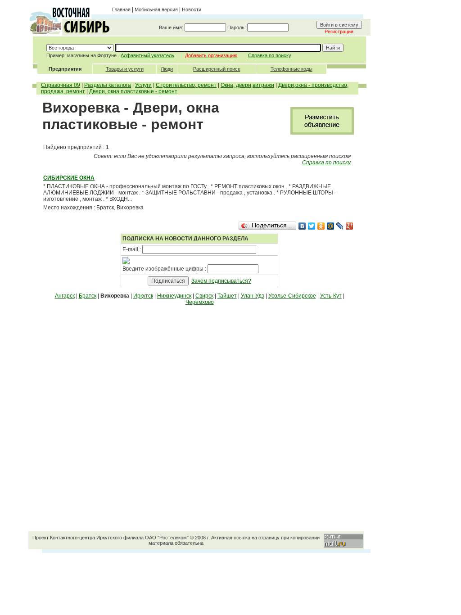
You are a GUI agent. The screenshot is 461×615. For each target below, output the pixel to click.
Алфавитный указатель (147, 55)
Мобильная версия (156, 9)
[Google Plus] (349, 226)
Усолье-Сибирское (292, 296)
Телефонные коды (291, 69)
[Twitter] (311, 226)
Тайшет (227, 296)
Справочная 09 (60, 85)
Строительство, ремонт (186, 85)
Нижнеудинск (174, 296)
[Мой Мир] (330, 226)
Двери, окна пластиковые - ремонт (133, 91)
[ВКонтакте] (302, 226)
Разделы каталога (107, 85)
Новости (191, 9)
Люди (167, 69)
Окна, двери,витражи (247, 85)
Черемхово (199, 302)
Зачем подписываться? (221, 281)
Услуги (143, 85)
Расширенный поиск (216, 69)
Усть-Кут (331, 296)
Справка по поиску (269, 55)
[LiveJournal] (340, 226)
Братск (87, 296)
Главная (121, 9)
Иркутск (143, 296)
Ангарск (65, 296)
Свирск (204, 296)
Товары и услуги (125, 69)
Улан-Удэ (252, 296)
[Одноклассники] (321, 226)
